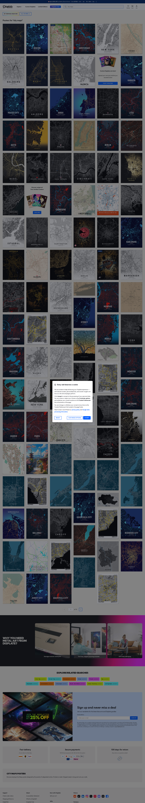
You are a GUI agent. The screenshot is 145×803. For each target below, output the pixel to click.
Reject (58, 418)
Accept (86, 418)
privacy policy (76, 410)
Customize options (74, 418)
